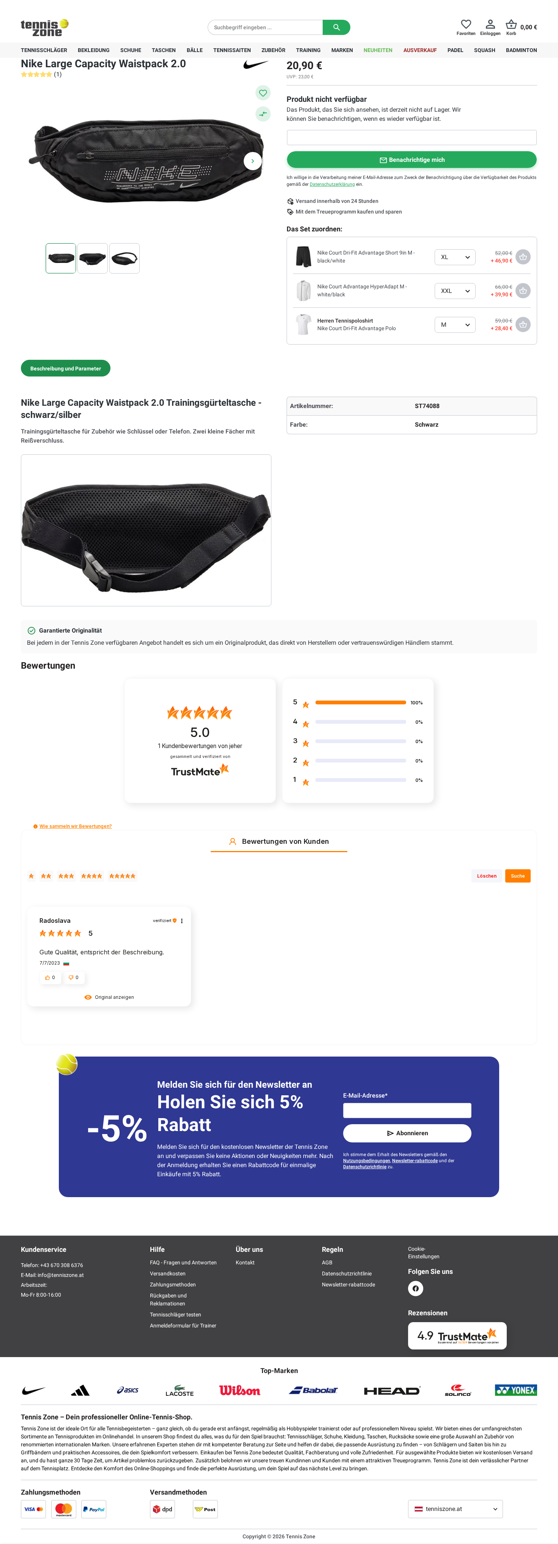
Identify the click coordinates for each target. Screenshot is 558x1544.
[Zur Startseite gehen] (45, 27)
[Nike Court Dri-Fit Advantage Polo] (303, 324)
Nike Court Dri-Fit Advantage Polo (356, 328)
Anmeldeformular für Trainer (183, 1326)
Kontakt (245, 1262)
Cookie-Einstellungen (415, 1252)
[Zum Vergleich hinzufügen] (263, 114)
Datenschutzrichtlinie (364, 1166)
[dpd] (162, 1509)
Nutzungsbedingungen (366, 1160)
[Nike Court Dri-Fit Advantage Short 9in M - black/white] (303, 256)
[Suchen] (336, 27)
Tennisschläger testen (175, 1314)
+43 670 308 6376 (68, 6)
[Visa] (33, 1509)
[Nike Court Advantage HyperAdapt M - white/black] (303, 290)
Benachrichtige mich (417, 159)
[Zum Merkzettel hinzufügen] (263, 92)
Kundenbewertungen (200, 746)
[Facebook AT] (415, 1288)
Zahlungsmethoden (173, 1284)
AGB (327, 1262)
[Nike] (256, 64)
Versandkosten (168, 1273)
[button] (35, 826)
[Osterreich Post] (205, 1509)
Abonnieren (412, 1133)
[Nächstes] (253, 161)
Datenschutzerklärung (332, 184)
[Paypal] (93, 1509)
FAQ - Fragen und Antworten (183, 1262)
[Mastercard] (63, 1509)
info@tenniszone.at (61, 1275)
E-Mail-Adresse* (365, 1095)
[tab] (65, 368)
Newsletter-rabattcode (415, 1160)
